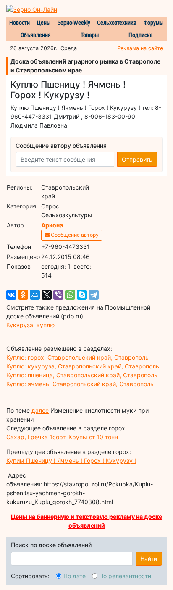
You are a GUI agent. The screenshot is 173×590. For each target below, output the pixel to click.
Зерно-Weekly (74, 22)
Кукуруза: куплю (30, 324)
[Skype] (82, 295)
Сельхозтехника (116, 22)
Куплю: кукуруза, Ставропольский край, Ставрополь (82, 366)
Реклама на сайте (140, 48)
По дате (74, 575)
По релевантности (125, 575)
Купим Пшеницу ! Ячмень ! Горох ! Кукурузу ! (71, 460)
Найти (148, 558)
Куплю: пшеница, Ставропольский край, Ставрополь (81, 375)
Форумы (154, 22)
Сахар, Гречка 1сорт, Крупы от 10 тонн (62, 436)
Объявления (36, 35)
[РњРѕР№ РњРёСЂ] (35, 295)
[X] (47, 295)
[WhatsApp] (70, 295)
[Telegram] (94, 295)
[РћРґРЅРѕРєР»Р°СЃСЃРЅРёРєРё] (23, 295)
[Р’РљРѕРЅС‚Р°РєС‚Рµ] (11, 295)
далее (40, 410)
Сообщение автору (74, 235)
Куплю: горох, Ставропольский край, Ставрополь (77, 357)
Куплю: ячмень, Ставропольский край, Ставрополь (80, 383)
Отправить (137, 159)
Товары (90, 35)
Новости (19, 22)
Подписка (140, 35)
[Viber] (58, 295)
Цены (44, 22)
